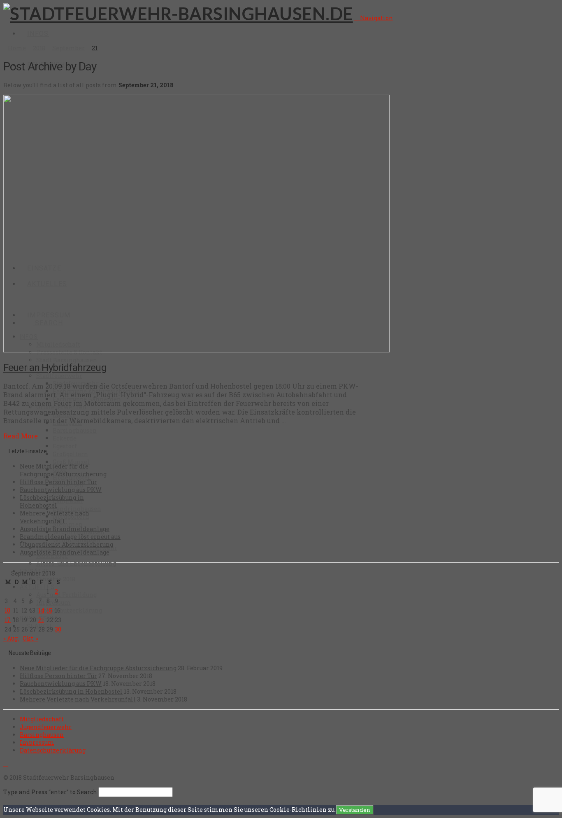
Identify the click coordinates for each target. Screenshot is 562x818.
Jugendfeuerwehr (46, 727)
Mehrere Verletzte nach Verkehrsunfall (54, 517)
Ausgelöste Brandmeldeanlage (64, 529)
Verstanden (354, 809)
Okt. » (30, 638)
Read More (20, 435)
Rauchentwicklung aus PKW (61, 490)
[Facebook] (5, 764)
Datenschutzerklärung (53, 750)
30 (58, 629)
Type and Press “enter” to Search (50, 792)
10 (7, 610)
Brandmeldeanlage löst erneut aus (70, 537)
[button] (373, 18)
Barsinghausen (42, 735)
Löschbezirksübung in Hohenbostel (52, 501)
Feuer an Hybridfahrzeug (55, 367)
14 (41, 610)
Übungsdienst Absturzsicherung (66, 544)
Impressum (37, 742)
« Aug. (11, 638)
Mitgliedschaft (42, 719)
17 (8, 620)
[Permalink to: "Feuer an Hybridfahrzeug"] (196, 350)
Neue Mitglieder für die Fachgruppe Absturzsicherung (63, 470)
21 (41, 620)
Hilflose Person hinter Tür (58, 482)
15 (49, 610)
